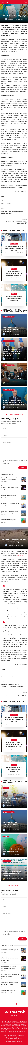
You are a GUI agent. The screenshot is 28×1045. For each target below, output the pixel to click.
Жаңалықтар (13, 243)
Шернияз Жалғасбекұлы (10, 252)
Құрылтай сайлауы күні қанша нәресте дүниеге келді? (8, 520)
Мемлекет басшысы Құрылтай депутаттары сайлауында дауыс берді (14, 378)
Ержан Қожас (10, 19)
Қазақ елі (3, 203)
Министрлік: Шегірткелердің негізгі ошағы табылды (12, 212)
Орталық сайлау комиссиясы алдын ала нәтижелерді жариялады (13, 873)
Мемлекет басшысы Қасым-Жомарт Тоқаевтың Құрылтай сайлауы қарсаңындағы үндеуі (13, 402)
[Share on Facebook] (2, 673)
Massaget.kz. (20, 555)
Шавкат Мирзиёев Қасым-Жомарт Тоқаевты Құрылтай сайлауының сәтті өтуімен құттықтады (12, 352)
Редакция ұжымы (11, 1041)
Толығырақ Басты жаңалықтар (13, 414)
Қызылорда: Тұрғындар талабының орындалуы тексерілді (10, 504)
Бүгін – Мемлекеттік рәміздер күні (16, 695)
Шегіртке (14, 676)
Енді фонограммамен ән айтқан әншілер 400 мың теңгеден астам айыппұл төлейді (14, 273)
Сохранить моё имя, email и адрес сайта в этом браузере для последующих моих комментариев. (15, 461)
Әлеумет (13, 268)
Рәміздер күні (10, 203)
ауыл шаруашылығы (5, 676)
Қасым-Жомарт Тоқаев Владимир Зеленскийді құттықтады (11, 329)
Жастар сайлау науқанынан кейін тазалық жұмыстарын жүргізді (14, 248)
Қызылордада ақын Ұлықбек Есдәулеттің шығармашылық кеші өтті (13, 685)
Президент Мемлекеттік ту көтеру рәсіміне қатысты (16, 223)
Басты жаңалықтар (21, 310)
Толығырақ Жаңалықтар (13, 885)
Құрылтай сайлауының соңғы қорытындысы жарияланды (14, 298)
